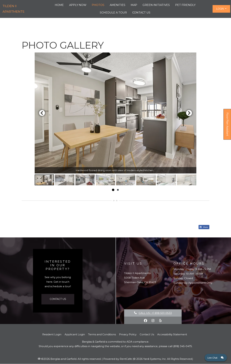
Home (59, 5)
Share (205, 227)
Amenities (117, 5)
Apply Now (77, 5)
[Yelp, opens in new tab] (160, 320)
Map (134, 5)
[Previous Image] (42, 112)
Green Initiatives (156, 5)
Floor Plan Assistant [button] (227, 126)
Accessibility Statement (172, 334)
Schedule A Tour (113, 12)
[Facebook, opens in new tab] (145, 320)
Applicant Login (75, 334)
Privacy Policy (127, 334)
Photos (98, 5)
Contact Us (141, 12)
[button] (221, 9)
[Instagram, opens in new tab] (152, 320)
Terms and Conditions (102, 334)
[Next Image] (189, 112)
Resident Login (51, 334)
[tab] (44, 179)
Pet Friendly (185, 5)
